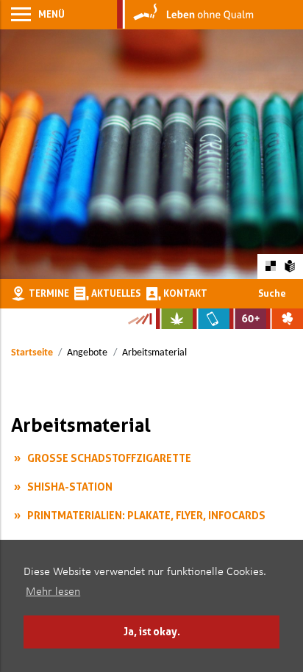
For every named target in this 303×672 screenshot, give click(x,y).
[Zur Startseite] (185, 14)
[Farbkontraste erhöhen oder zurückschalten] (270, 266)
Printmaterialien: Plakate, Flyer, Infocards (146, 515)
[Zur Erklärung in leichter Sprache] (290, 266)
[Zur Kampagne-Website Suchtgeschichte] (139, 318)
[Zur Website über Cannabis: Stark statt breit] (174, 318)
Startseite (32, 352)
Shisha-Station (70, 486)
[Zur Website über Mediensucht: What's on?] (211, 318)
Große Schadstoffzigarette (109, 458)
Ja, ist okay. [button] (152, 631)
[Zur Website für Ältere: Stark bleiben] (247, 318)
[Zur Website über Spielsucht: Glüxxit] (284, 318)
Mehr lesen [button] (53, 592)
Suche (272, 293)
